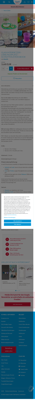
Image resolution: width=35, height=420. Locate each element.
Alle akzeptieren (17, 221)
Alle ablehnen (17, 224)
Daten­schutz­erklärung (11, 214)
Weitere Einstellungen (9, 217)
